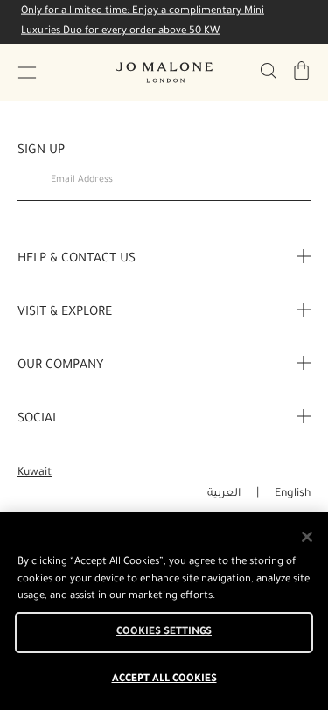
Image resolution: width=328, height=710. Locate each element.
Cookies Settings (164, 632)
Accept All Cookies (164, 680)
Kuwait (34, 473)
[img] (301, 70)
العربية (224, 494)
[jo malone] (164, 72)
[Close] (307, 537)
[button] (27, 72)
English (293, 494)
